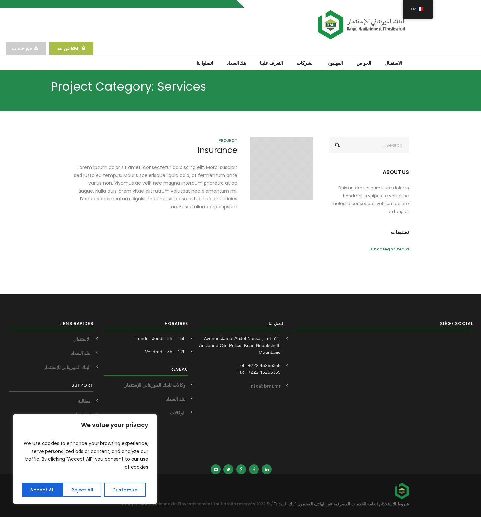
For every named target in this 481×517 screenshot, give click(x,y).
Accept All (42, 490)
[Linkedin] (267, 469)
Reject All (82, 490)
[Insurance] (281, 168)
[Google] (241, 469)
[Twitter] (228, 469)
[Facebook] (254, 469)
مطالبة (84, 401)
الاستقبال (82, 339)
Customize (124, 490)
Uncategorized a (390, 249)
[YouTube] (216, 469)
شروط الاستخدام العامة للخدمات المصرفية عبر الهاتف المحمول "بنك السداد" (341, 504)
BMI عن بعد (68, 48)
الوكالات (178, 412)
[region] (85, 459)
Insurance (217, 150)
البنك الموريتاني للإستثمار (67, 367)
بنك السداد (176, 399)
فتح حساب (22, 48)
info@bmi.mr (265, 386)
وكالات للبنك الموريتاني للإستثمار (155, 385)
